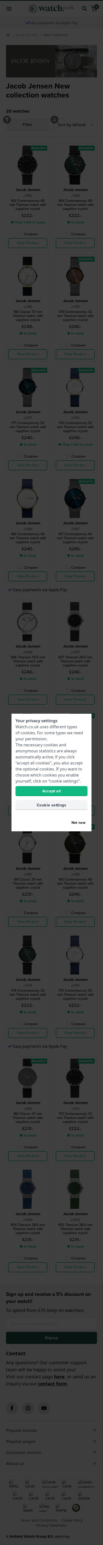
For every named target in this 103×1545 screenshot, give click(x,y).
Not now (79, 822)
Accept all (51, 791)
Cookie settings (51, 805)
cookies (27, 733)
